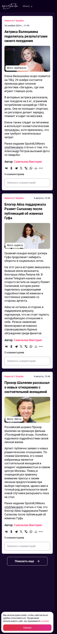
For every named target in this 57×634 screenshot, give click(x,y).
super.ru (18, 245)
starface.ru (20, 67)
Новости (9, 20)
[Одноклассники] (11, 168)
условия (44, 621)
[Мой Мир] (36, 168)
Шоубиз (20, 20)
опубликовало (13, 147)
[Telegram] (16, 168)
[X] (21, 168)
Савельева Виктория (28, 161)
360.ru (17, 419)
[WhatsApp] (31, 168)
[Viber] (26, 168)
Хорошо (27, 627)
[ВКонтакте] (6, 168)
